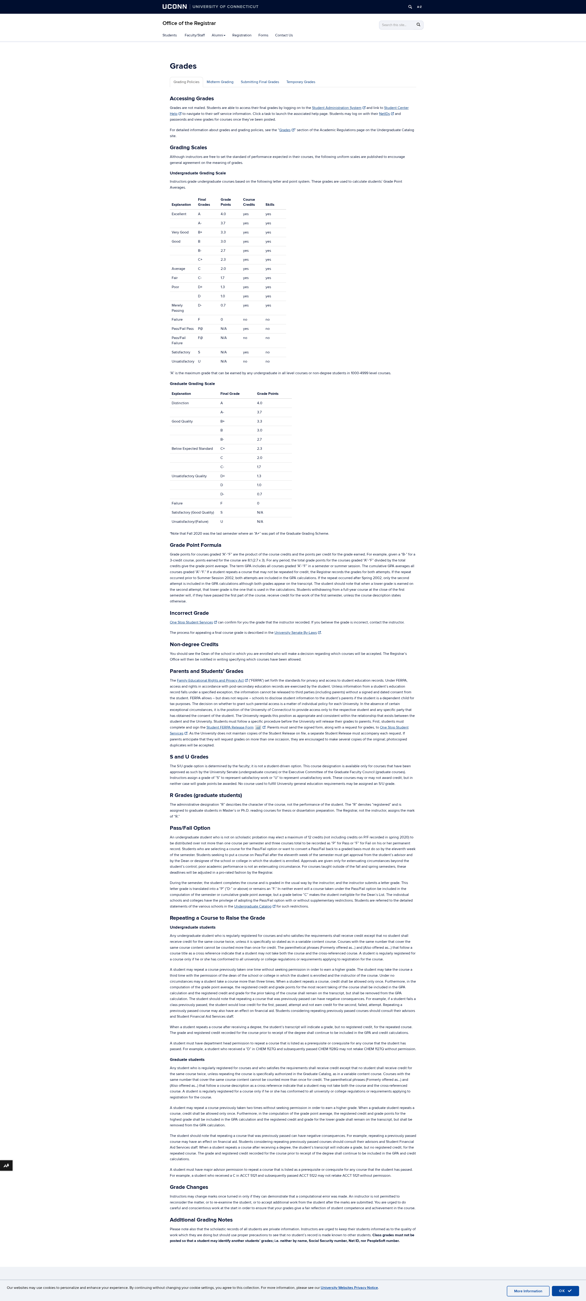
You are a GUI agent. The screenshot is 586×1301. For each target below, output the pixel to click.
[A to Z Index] (419, 7)
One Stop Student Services (191, 622)
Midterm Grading (220, 82)
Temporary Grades (300, 82)
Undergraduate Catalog (252, 906)
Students (170, 35)
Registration (242, 35)
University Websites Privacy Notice (349, 1287)
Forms (263, 35)
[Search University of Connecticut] (410, 7)
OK (563, 1291)
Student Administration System (336, 108)
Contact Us (284, 35)
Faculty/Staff (195, 35)
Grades (284, 130)
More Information (528, 1291)
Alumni (217, 35)
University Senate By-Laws (295, 632)
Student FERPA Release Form (233, 727)
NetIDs (384, 113)
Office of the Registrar (189, 23)
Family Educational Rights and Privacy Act (210, 680)
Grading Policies (186, 82)
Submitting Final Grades (260, 82)
